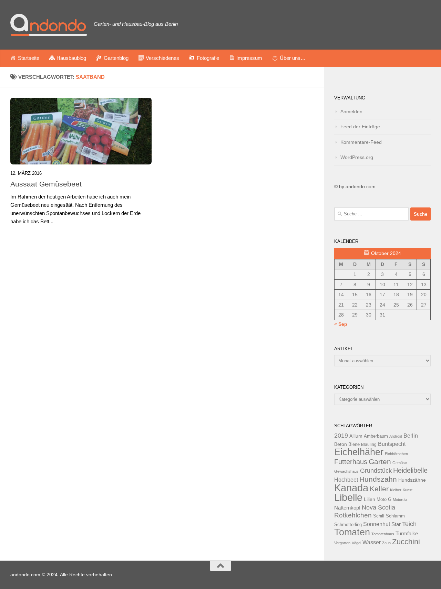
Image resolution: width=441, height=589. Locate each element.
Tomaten (352, 532)
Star (396, 524)
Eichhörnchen (396, 454)
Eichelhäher (358, 452)
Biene (354, 444)
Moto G (384, 499)
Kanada (351, 487)
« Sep (340, 324)
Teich (409, 524)
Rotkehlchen (353, 515)
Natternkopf (347, 508)
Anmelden (351, 111)
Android (395, 436)
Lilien (369, 499)
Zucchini (406, 541)
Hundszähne (412, 480)
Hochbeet (346, 480)
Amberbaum (376, 436)
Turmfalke (407, 533)
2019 (341, 435)
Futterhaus (350, 461)
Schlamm (395, 516)
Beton (340, 444)
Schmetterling (348, 524)
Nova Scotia (378, 507)
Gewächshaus (346, 471)
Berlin (410, 435)
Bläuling (369, 444)
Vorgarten (342, 543)
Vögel (356, 543)
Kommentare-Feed (361, 142)
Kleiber (395, 490)
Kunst (407, 490)
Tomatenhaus (382, 534)
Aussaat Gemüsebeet (46, 184)
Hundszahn (378, 479)
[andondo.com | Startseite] (48, 25)
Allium (355, 436)
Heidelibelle (410, 470)
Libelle (348, 497)
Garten (380, 461)
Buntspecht (392, 444)
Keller (379, 489)
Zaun (386, 543)
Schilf (378, 516)
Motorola (400, 499)
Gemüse (399, 463)
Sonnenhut (376, 524)
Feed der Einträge (360, 126)
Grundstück (376, 470)
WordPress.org (356, 157)
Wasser (371, 542)
